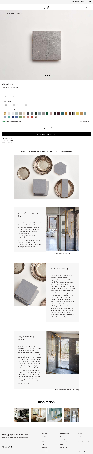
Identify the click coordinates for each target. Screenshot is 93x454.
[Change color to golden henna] (66, 113)
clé (80, 451)
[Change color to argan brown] (70, 113)
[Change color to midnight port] (58, 113)
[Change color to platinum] (35, 117)
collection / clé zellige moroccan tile (12, 13)
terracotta (79, 433)
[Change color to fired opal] (62, 113)
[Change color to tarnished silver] (73, 113)
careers (44, 439)
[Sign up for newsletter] (15, 443)
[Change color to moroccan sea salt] (12, 113)
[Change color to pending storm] (85, 113)
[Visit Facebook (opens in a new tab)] (9, 447)
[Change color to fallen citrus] (20, 117)
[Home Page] (46, 7)
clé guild (44, 436)
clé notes (44, 433)
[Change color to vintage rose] (51, 113)
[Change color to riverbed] (81, 113)
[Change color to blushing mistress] (28, 117)
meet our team (63, 441)
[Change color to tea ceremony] (16, 113)
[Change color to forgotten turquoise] (9, 117)
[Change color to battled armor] (28, 113)
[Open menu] (3, 7)
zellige (61, 444)
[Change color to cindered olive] (35, 113)
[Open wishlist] (79, 7)
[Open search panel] (83, 7)
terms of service (14, 437)
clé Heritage (10, 138)
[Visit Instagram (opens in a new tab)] (3, 447)
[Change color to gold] (5, 113)
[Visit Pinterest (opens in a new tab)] (6, 447)
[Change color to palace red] (32, 117)
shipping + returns (64, 433)
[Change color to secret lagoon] (47, 113)
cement (79, 436)
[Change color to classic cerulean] (16, 117)
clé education (45, 444)
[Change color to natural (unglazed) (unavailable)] (24, 113)
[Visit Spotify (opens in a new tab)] (11, 447)
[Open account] (86, 7)
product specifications (7, 140)
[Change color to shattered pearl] (39, 113)
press (43, 441)
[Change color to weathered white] (9, 113)
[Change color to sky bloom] (5, 117)
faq (60, 436)
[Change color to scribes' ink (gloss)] (54, 113)
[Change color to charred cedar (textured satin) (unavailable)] (43, 113)
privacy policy (5, 437)
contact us (44, 447)
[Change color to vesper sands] (24, 117)
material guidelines (7, 142)
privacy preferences (23, 437)
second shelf (80, 439)
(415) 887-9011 (63, 447)
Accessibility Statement (83, 441)
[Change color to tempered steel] (32, 113)
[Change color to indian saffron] (77, 113)
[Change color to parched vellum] (20, 113)
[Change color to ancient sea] (12, 117)
